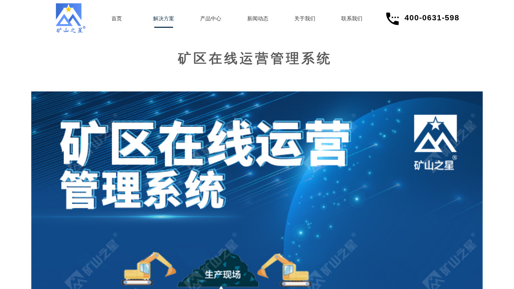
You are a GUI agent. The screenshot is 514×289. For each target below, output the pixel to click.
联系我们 (351, 18)
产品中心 (210, 18)
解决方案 (163, 18)
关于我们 (304, 18)
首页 (116, 18)
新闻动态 (257, 18)
